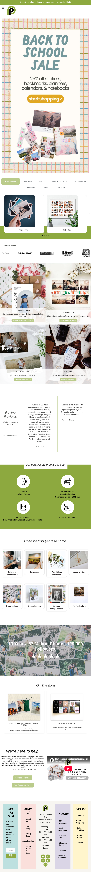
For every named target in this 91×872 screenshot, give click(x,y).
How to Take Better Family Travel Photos (24, 724)
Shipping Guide (63, 844)
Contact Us (62, 837)
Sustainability (28, 841)
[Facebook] (43, 856)
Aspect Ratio (80, 836)
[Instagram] (48, 856)
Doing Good (28, 835)
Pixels (80, 843)
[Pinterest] (43, 861)
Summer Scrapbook (66, 723)
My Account (62, 822)
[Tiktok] (48, 861)
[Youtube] (45, 865)
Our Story (28, 828)
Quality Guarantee (62, 829)
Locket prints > (79, 572)
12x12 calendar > (79, 606)
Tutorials (80, 815)
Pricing (63, 850)
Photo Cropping (80, 822)
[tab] (10, 181)
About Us (28, 820)
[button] (3, 8)
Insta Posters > (67, 230)
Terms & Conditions (62, 856)
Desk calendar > (34, 606)
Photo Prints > (24, 230)
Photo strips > (12, 606)
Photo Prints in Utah (28, 849)
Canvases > (34, 572)
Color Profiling (80, 829)
